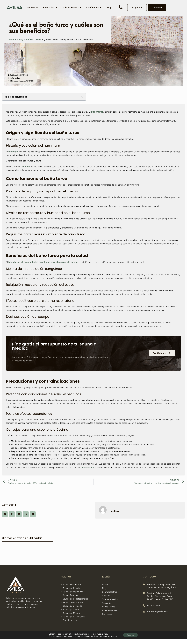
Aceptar (130, 635)
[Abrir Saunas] (37, 7)
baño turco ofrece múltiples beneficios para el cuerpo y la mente (42, 262)
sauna (26, 166)
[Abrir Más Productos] (80, 7)
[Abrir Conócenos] (100, 7)
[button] (82, 97)
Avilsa (12, 39)
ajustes (114, 636)
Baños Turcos (33, 39)
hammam (13, 151)
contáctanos (89, 467)
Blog (20, 39)
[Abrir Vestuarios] (56, 7)
